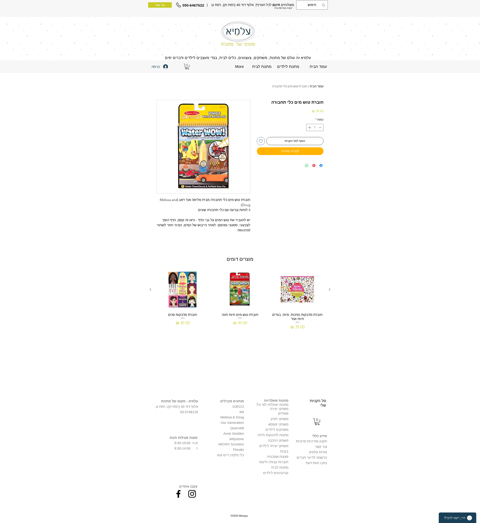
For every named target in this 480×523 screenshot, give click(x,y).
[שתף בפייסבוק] (321, 165)
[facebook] (178, 494)
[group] (240, 299)
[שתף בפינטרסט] (314, 165)
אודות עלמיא (318, 452)
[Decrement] (320, 127)
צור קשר (321, 447)
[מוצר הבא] (150, 289)
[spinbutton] (315, 127)
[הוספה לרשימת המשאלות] (261, 141)
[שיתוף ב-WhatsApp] (306, 165)
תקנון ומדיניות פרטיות (311, 441)
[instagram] (192, 494)
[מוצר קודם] (329, 289)
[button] (187, 66)
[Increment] (309, 127)
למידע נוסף (244, 230)
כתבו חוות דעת (316, 463)
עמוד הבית (316, 86)
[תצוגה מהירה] (297, 289)
